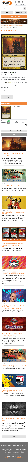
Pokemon (16, 449)
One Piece (5, 450)
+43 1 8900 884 (20, 457)
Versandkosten (21, 443)
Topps (9, 452)
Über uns (3, 443)
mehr (14, 436)
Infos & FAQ (14, 447)
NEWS (14, 134)
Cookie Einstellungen (20, 445)
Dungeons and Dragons (18, 452)
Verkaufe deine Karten (14, 16)
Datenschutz (11, 445)
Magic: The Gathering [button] (20, 4)
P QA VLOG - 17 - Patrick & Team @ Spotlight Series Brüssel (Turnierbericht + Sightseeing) (13, 307)
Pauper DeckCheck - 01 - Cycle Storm (14, 365)
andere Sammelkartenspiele (14, 454)
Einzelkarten (20, 25)
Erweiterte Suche (21, 12)
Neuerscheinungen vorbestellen (14, 130)
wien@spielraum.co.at (9, 457)
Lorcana (5, 452)
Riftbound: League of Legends (16, 450)
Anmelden (3, 445)
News (7, 12)
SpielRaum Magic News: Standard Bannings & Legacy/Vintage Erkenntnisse (12, 245)
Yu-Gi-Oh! (22, 449)
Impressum (10, 443)
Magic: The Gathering (10, 25)
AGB (15, 443)
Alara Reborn (5, 27)
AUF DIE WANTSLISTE (7, 97)
